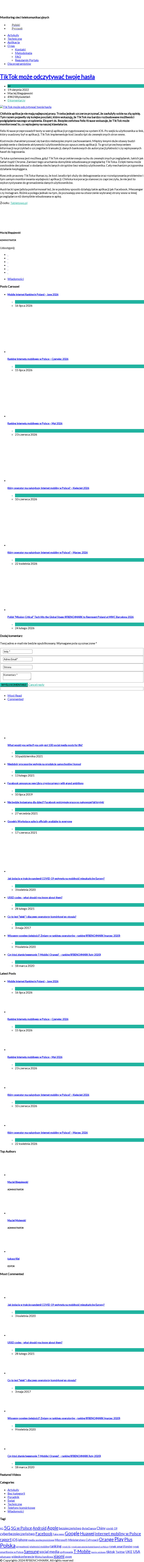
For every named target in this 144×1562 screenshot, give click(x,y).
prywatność (22, 1546)
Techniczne (15, 38)
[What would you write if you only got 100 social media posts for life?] (55, 737)
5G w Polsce (21, 1528)
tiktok (110, 1552)
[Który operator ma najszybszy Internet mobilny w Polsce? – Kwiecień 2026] (38, 480)
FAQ (18, 56)
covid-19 (111, 1528)
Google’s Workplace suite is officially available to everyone (40, 821)
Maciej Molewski (17, 1220)
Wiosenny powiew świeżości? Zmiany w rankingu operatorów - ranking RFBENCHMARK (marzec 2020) (64, 935)
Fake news (58, 1534)
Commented (15, 699)
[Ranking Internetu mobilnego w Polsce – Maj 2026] (38, 416)
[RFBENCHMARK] (26, 7)
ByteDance (89, 1528)
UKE (129, 1552)
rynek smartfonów (120, 1546)
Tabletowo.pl (18, 203)
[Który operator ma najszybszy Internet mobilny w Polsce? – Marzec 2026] (38, 545)
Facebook (43, 1533)
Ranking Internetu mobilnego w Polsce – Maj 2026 (35, 423)
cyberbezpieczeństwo (17, 1534)
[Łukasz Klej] (17, 1251)
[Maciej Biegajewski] (17, 1174)
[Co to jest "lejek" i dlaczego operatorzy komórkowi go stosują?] (17, 1373)
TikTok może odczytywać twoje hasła (47, 76)
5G (7, 1528)
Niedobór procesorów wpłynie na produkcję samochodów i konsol (44, 764)
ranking (56, 1546)
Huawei (87, 1533)
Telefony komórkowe (21, 1507)
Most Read (15, 695)
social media (49, 1551)
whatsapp (5, 1556)
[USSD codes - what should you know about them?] (17, 1335)
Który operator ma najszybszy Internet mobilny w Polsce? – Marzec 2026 (48, 552)
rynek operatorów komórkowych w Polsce (90, 1546)
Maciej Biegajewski (18, 1182)
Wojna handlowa (44, 1556)
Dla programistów (19, 63)
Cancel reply (36, 684)
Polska (8, 1545)
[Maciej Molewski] (17, 1213)
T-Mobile (82, 1551)
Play (119, 1539)
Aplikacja (14, 42)
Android (39, 1528)
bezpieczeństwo (70, 1528)
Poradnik (13, 1497)
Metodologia (23, 53)
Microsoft (61, 1540)
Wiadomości (19, 86)
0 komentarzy (16, 100)
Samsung (31, 1551)
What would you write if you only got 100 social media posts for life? (45, 745)
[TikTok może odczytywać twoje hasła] (25, 107)
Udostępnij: (7, 248)
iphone (23, 1540)
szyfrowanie (66, 1552)
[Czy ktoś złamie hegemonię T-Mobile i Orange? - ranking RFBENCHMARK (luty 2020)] (17, 1448)
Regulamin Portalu (27, 60)
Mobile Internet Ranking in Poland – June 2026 (33, 294)
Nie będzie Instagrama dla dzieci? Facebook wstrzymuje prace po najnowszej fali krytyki (56, 802)
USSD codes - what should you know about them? (35, 897)
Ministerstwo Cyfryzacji (83, 1540)
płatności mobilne (39, 1546)
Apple (52, 1527)
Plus (128, 1539)
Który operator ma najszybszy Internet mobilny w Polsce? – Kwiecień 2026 (48, 488)
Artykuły (13, 35)
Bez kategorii (16, 1493)
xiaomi (59, 1556)
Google (72, 1533)
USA (136, 1551)
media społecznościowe (41, 1540)
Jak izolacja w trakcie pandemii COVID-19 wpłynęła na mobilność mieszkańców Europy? (56, 878)
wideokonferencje (22, 1556)
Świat (31, 790)
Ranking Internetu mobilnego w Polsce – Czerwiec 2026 (38, 358)
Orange (106, 1539)
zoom (68, 1556)
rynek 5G (66, 1546)
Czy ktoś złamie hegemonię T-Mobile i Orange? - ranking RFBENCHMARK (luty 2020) (54, 954)
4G (1, 1528)
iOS (15, 1540)
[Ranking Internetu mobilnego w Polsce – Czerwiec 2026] (38, 351)
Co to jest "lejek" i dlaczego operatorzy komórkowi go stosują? (42, 916)
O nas (11, 46)
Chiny (101, 1528)
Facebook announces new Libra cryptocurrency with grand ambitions (45, 783)
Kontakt (20, 49)
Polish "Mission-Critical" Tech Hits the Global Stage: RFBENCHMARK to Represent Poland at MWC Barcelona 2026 (71, 616)
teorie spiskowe (98, 1552)
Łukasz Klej (14, 1258)
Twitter (120, 1552)
